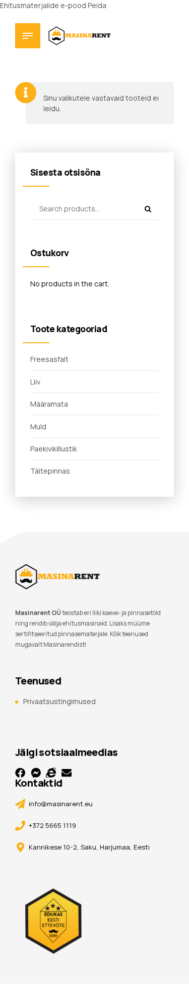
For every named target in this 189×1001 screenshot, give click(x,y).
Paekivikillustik (53, 448)
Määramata (49, 404)
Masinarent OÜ (38, 612)
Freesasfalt (49, 359)
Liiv (35, 382)
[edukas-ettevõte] (55, 913)
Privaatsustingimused (59, 701)
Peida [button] (97, 5)
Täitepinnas (50, 471)
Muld (38, 426)
